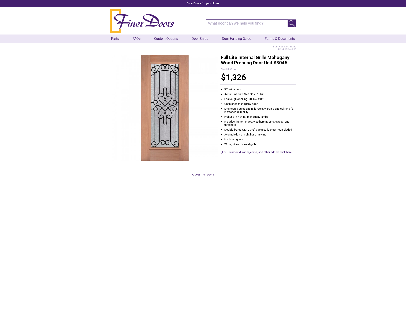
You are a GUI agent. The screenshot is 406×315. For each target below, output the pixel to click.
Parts (115, 39)
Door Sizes (200, 39)
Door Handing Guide (236, 39)
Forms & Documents (280, 39)
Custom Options (166, 39)
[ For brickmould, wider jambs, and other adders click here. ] (257, 152)
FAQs (137, 39)
